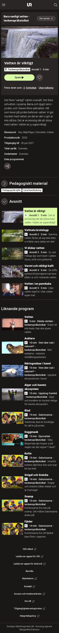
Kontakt (28, 586)
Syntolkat (31, 87)
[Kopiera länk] (7, 166)
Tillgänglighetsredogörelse (28, 608)
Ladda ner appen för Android (28, 564)
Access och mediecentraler (28, 594)
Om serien (44, 18)
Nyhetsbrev (27, 578)
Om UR (28, 601)
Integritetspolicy (28, 616)
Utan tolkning (46, 87)
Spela (18, 77)
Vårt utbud (28, 549)
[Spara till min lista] (39, 77)
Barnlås (29, 571)
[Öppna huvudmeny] (3, 5)
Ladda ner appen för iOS (28, 556)
